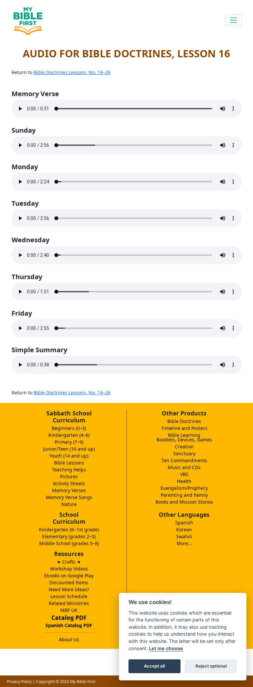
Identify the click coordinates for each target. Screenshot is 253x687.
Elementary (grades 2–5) (69, 536)
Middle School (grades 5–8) (69, 543)
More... (184, 543)
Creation (184, 446)
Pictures (69, 476)
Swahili (184, 536)
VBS (184, 474)
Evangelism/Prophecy (184, 488)
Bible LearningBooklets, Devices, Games (184, 437)
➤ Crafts (69, 562)
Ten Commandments (184, 460)
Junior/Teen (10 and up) (69, 449)
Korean (184, 529)
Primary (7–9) (69, 442)
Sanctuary (184, 453)
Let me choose (166, 648)
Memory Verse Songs (69, 497)
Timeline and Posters (184, 428)
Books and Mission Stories (184, 502)
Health (184, 481)
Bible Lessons (69, 463)
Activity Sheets (69, 483)
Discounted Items (68, 582)
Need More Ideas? (69, 589)
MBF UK (68, 610)
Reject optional (211, 666)
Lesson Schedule (68, 596)
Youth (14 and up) (68, 456)
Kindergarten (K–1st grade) (69, 529)
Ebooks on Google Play (69, 575)
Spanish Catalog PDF (68, 625)
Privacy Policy (19, 681)
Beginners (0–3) (69, 428)
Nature (69, 504)
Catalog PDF (69, 617)
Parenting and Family (184, 495)
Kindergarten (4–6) (69, 435)
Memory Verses (69, 490)
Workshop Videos (69, 569)
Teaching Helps (69, 469)
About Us (69, 639)
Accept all (154, 666)
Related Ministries (69, 603)
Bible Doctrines (184, 421)
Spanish (184, 522)
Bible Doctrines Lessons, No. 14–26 (72, 72)
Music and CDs (184, 467)
